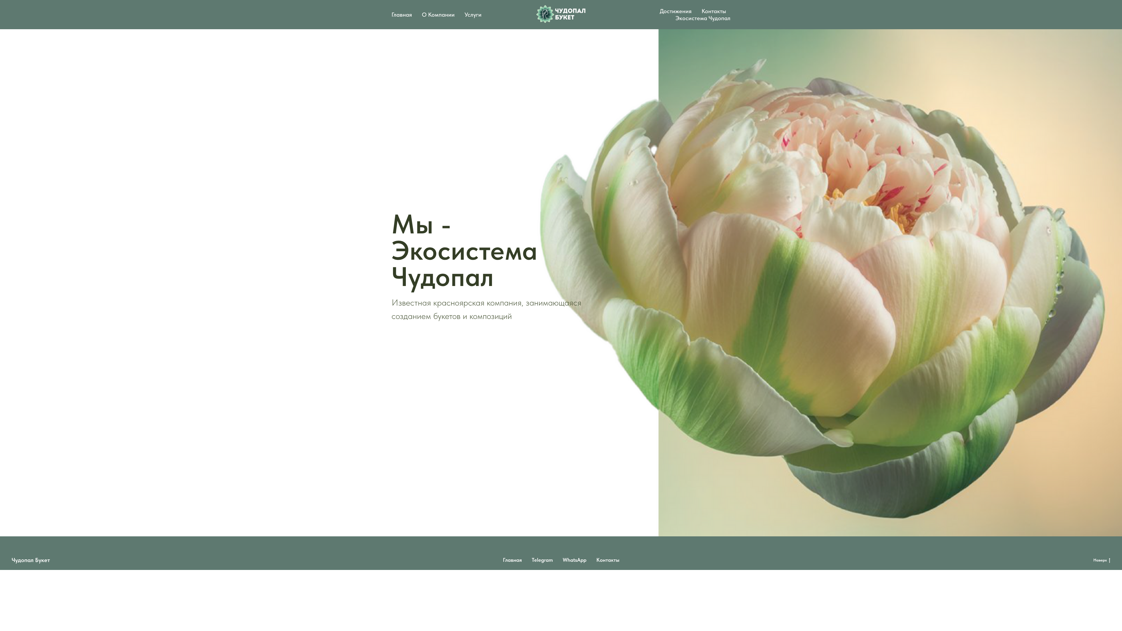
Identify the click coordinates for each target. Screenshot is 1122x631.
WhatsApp (574, 560)
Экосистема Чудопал (703, 18)
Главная (402, 14)
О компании (438, 14)
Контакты (714, 11)
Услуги (473, 14)
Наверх (1100, 560)
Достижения (676, 11)
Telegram (542, 560)
